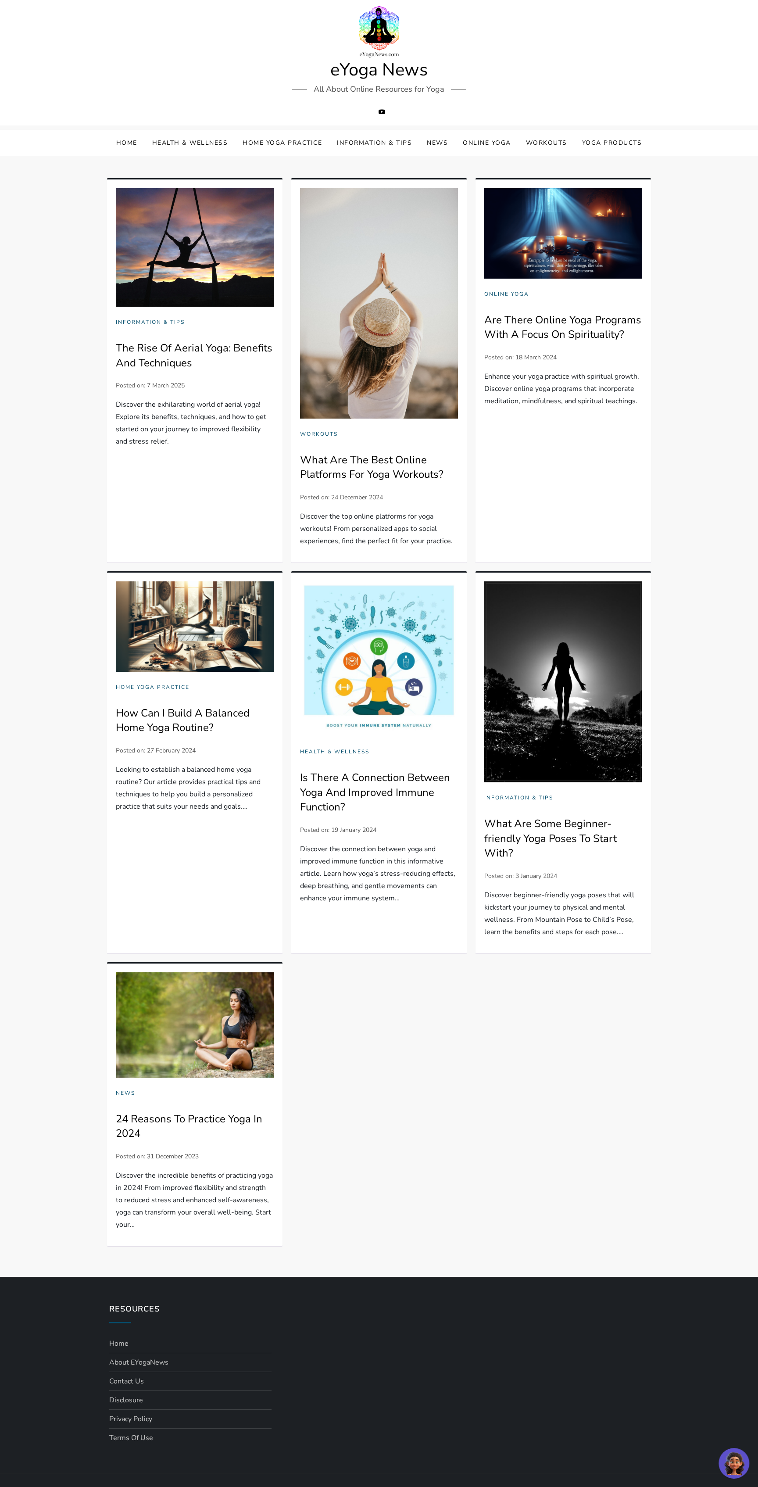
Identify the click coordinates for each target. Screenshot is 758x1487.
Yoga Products (612, 143)
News (437, 143)
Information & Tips (374, 143)
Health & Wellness (190, 143)
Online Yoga (487, 143)
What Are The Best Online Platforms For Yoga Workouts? (371, 467)
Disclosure (126, 1400)
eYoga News (379, 70)
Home (126, 143)
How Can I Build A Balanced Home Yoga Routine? (183, 720)
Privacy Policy (130, 1419)
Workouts (546, 143)
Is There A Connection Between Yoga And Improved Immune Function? (375, 792)
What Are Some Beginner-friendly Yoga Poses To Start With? (550, 838)
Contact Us (126, 1381)
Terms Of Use (131, 1438)
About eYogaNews (138, 1362)
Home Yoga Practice (282, 143)
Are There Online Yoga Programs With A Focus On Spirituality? (562, 327)
